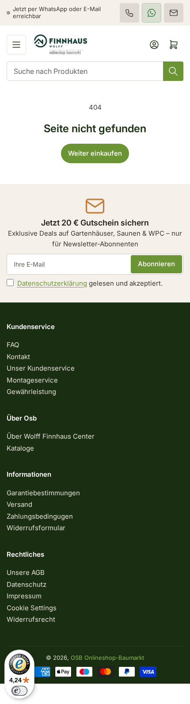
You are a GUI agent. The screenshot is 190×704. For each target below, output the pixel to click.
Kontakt (18, 356)
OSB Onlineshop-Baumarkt (107, 657)
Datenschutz (26, 584)
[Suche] (173, 71)
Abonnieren (156, 264)
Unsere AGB (26, 572)
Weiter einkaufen (95, 153)
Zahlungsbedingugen (40, 516)
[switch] (19, 691)
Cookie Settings (32, 608)
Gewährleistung (31, 391)
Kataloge (20, 448)
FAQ (13, 345)
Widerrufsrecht (31, 619)
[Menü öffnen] (16, 44)
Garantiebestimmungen (43, 493)
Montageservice (32, 380)
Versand (19, 504)
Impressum (24, 596)
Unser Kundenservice (41, 368)
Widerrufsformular (36, 528)
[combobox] (95, 71)
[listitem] (129, 13)
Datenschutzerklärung (52, 283)
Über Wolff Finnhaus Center (51, 436)
